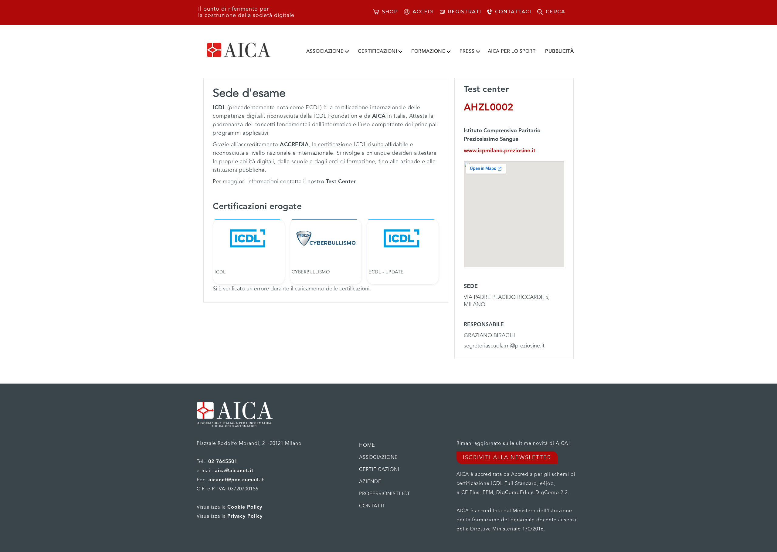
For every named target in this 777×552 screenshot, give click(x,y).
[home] (248, 50)
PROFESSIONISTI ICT (384, 494)
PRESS (467, 51)
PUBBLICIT (559, 51)
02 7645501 (222, 461)
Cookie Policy (244, 507)
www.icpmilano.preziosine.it (499, 151)
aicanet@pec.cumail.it (236, 480)
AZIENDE (370, 481)
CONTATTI (372, 506)
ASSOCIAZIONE (325, 51)
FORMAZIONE (428, 51)
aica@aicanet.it (234, 471)
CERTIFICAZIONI (377, 51)
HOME (367, 445)
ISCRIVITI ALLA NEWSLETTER (507, 457)
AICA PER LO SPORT (512, 51)
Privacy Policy (245, 516)
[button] (327, 50)
